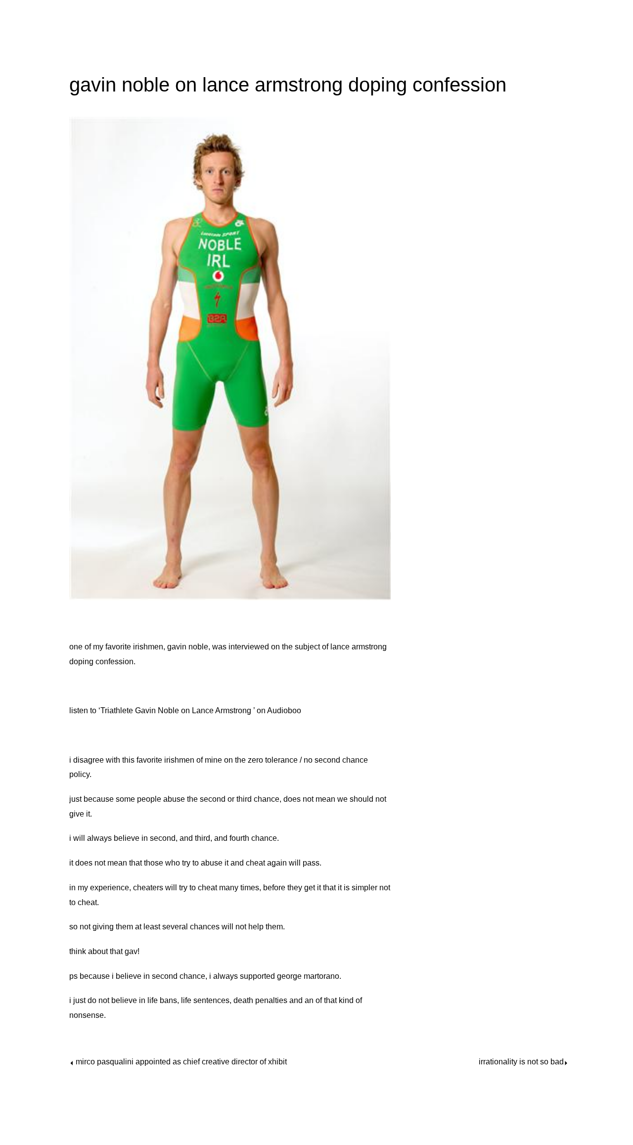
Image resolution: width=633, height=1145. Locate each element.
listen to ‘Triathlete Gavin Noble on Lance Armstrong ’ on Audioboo (185, 710)
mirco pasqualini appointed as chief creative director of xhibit (181, 1061)
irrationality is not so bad (521, 1061)
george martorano (308, 976)
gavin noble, (188, 646)
